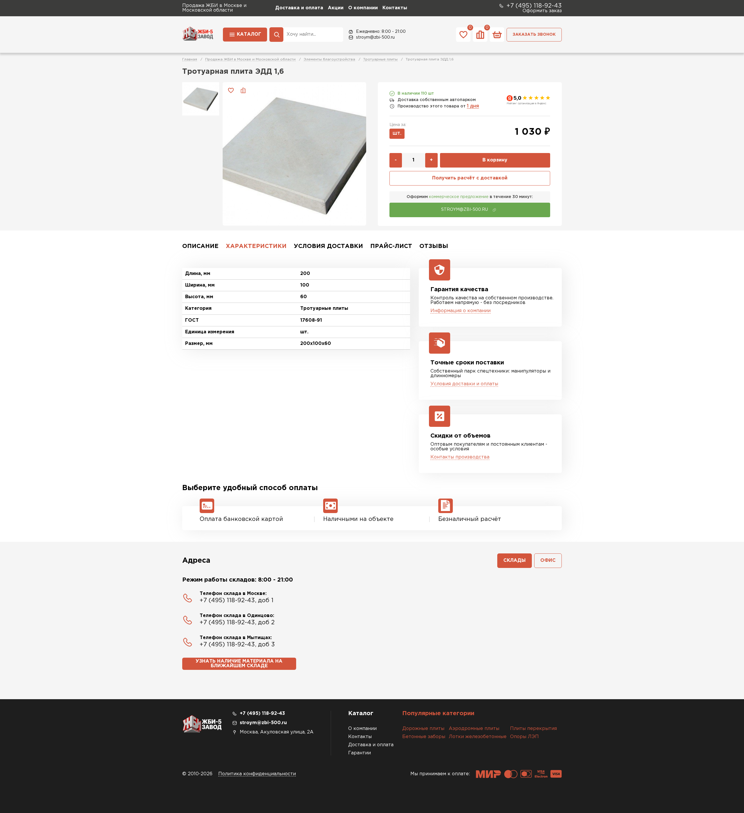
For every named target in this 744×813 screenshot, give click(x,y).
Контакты (394, 8)
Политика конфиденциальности (257, 774)
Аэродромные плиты (474, 728)
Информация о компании (460, 311)
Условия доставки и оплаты (464, 384)
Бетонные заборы (423, 737)
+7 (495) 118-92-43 (534, 5)
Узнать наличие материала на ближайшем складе (239, 663)
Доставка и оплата (299, 8)
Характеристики (256, 246)
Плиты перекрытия (533, 728)
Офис (548, 560)
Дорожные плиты (423, 728)
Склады (514, 560)
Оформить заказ (542, 11)
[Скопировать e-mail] (494, 210)
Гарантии (359, 753)
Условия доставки (328, 246)
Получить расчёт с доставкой (469, 178)
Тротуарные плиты (380, 59)
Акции (336, 8)
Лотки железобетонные (478, 737)
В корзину (494, 160)
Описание (200, 246)
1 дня (473, 106)
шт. (397, 133)
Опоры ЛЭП (524, 737)
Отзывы (433, 246)
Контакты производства (459, 457)
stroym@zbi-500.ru (375, 37)
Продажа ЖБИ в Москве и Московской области (250, 59)
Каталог (249, 34)
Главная (189, 59)
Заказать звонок (534, 34)
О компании (363, 8)
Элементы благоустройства (329, 59)
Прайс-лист (391, 246)
